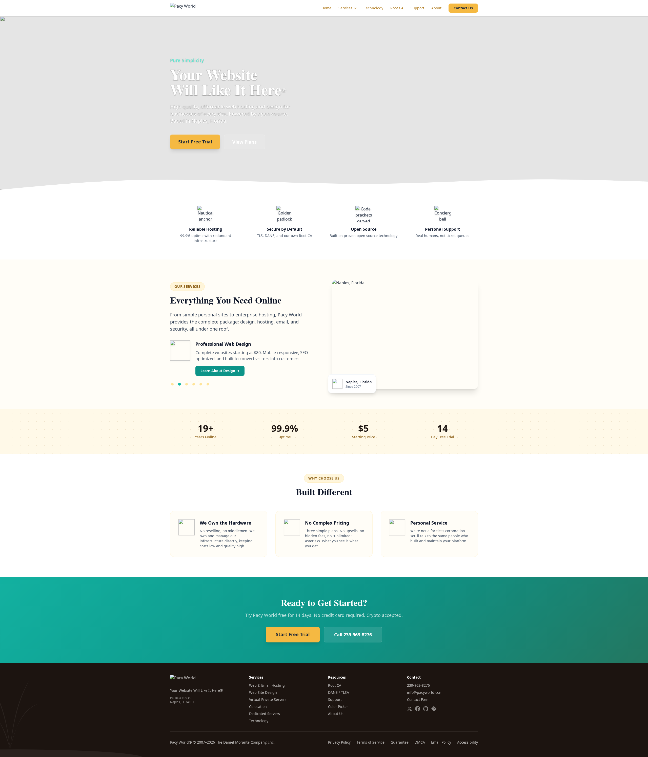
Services (345, 8)
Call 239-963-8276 (353, 635)
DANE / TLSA (338, 692)
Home (326, 8)
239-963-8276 (418, 685)
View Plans (244, 142)
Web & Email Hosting (267, 685)
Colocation (258, 706)
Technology (373, 8)
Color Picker (338, 706)
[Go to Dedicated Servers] (208, 384)
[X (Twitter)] (409, 708)
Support (417, 8)
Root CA (396, 8)
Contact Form (418, 699)
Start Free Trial (195, 142)
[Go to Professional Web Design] (179, 384)
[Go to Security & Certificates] (186, 384)
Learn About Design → (219, 370)
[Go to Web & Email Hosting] (172, 384)
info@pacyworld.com (424, 692)
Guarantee (400, 742)
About (436, 8)
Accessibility (467, 742)
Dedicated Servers (264, 713)
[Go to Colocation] (200, 384)
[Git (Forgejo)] (433, 708)
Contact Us (463, 8)
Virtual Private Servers (268, 699)
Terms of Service (370, 742)
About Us (335, 713)
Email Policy (441, 742)
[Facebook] (417, 708)
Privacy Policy (339, 742)
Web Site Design (263, 692)
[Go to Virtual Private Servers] (193, 384)
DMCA (420, 742)
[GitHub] (425, 708)
